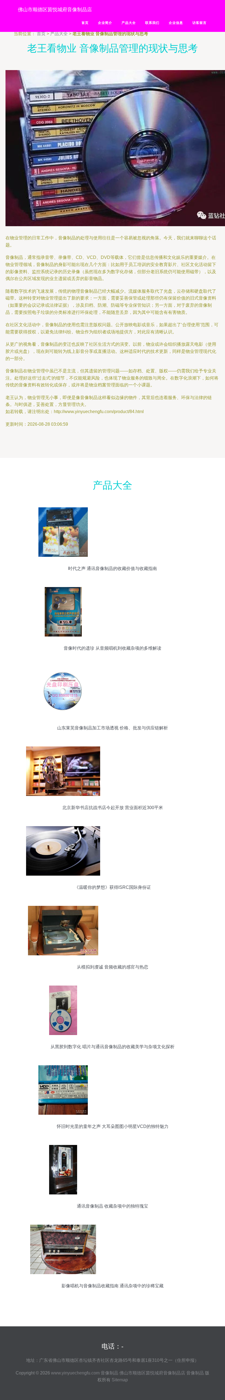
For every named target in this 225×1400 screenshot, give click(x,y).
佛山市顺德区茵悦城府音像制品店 (55, 9)
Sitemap (120, 1379)
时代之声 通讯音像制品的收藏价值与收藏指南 (112, 568)
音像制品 (109, 1373)
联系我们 (152, 23)
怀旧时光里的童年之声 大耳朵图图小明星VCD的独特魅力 (112, 1126)
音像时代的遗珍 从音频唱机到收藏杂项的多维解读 (112, 648)
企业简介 (105, 23)
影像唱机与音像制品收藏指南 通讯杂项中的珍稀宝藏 (112, 1285)
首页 (85, 23)
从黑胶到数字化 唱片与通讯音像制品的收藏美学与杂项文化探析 (112, 1046)
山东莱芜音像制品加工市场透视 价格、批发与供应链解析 (112, 728)
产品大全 (129, 23)
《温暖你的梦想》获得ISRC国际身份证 (112, 887)
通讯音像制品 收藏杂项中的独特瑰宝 (112, 1206)
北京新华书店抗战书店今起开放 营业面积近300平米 (112, 807)
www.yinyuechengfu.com (75, 1373)
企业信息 (176, 23)
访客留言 (199, 23)
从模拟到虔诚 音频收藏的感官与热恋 (112, 967)
